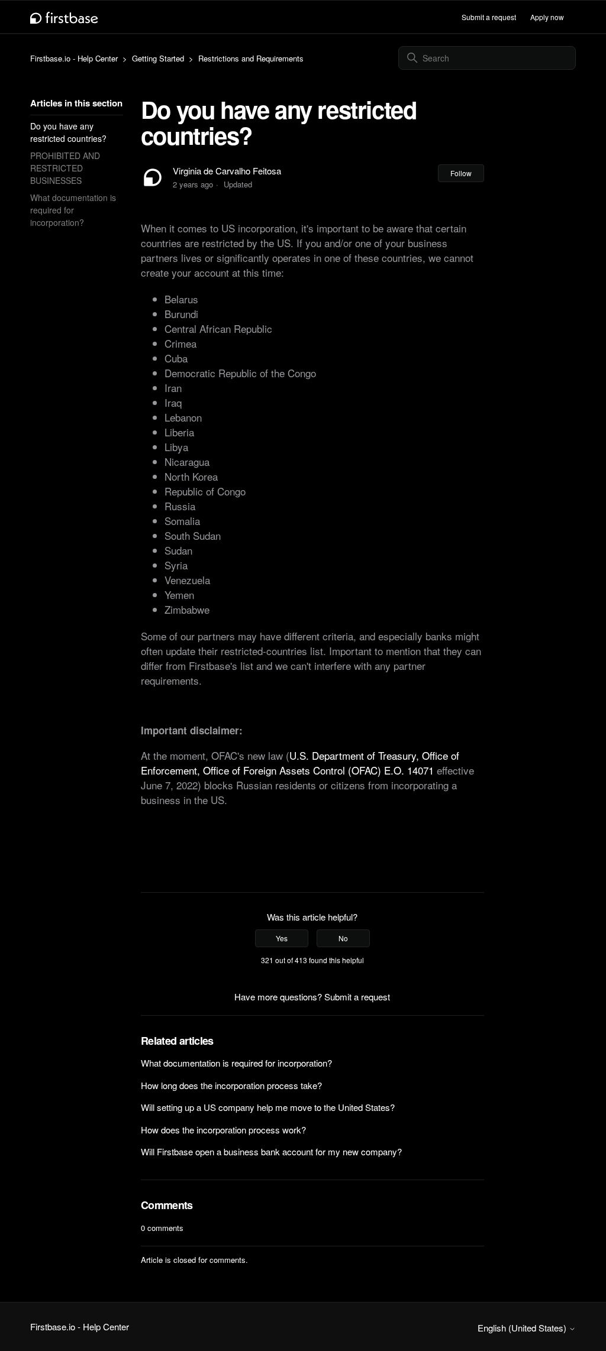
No (343, 938)
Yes (282, 938)
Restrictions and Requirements (251, 58)
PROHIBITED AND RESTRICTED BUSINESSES (65, 168)
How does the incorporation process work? (223, 1129)
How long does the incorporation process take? (231, 1085)
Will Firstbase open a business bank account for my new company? (271, 1151)
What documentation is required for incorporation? (73, 210)
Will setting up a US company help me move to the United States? (268, 1107)
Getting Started (158, 58)
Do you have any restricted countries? (68, 132)
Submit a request (489, 17)
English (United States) (523, 1328)
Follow (461, 173)
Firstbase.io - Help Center (74, 58)
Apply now (547, 17)
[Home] (64, 17)
